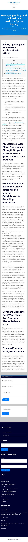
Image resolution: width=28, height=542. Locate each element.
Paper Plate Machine (5, 486)
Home (14, 26)
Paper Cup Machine (5, 481)
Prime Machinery (14, 2)
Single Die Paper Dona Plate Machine (10, 489)
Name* (2, 458)
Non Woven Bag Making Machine (8, 484)
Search (5, 413)
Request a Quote (5, 499)
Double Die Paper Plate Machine (9, 491)
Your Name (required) (7, 380)
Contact (2, 496)
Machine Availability (7, 432)
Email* (2, 464)
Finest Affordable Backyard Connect (13, 73)
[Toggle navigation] (14, 7)
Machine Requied (6, 392)
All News (4, 501)
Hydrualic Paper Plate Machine (7, 494)
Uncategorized (5, 42)
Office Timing (6, 435)
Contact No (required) (7, 386)
